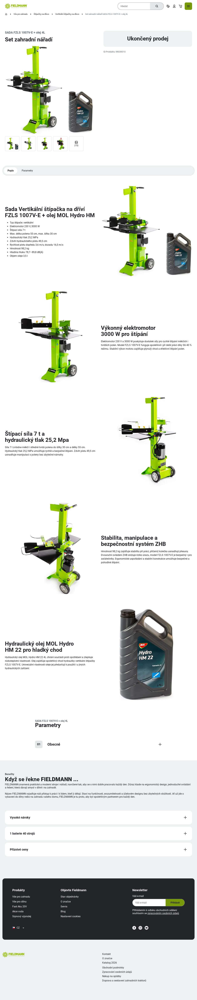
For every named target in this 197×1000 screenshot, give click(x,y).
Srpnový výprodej (21, 916)
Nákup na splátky (111, 976)
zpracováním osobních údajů (163, 913)
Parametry (27, 170)
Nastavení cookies (70, 916)
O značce (66, 901)
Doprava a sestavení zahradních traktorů (124, 980)
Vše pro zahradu (21, 14)
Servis (64, 906)
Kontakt (106, 954)
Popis (11, 170)
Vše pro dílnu (19, 901)
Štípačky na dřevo (41, 14)
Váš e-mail (138, 896)
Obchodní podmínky (113, 967)
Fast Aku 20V (19, 906)
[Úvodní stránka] (6, 14)
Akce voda (18, 911)
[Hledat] (157, 6)
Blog (63, 911)
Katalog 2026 (109, 962)
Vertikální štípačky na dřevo (67, 14)
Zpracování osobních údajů (117, 971)
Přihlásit (175, 902)
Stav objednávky (70, 896)
